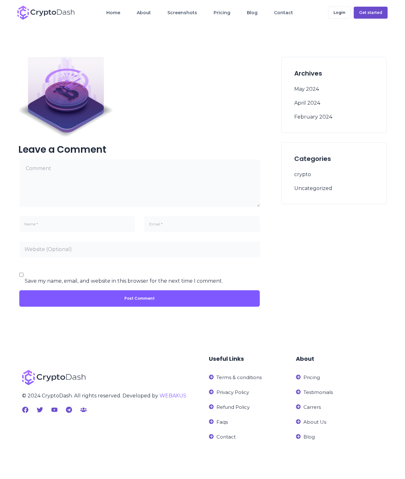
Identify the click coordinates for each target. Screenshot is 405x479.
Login (339, 12)
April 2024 (307, 103)
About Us (314, 422)
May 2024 (306, 89)
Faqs (222, 422)
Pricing (311, 377)
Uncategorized (313, 188)
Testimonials (318, 392)
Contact (226, 437)
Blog (309, 437)
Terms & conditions (239, 377)
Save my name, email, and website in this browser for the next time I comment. (124, 281)
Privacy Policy (232, 392)
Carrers (312, 407)
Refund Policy (233, 407)
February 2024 (313, 117)
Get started (370, 12)
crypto (302, 174)
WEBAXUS (172, 396)
